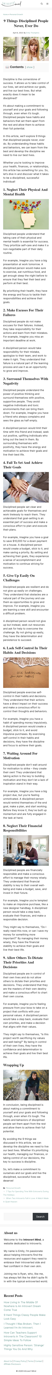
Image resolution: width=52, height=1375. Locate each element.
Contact (38, 1361)
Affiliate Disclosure (12, 1364)
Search (40, 1216)
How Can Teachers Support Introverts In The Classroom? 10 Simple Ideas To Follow (23, 1336)
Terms (30, 1361)
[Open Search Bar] (42, 4)
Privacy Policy (20, 1361)
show (30, 67)
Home (5, 14)
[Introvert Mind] (11, 4)
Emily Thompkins (32, 33)
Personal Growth (16, 14)
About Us (8, 1361)
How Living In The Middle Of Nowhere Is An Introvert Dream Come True (22, 1306)
